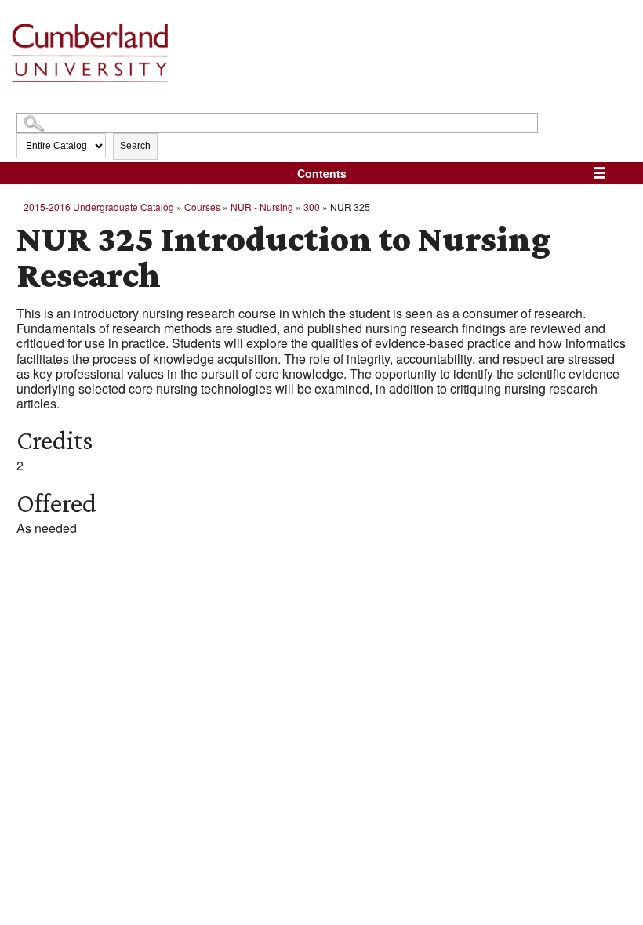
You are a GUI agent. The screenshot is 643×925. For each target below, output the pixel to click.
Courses (202, 206)
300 (311, 206)
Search (135, 145)
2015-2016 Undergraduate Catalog (99, 206)
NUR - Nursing (262, 206)
